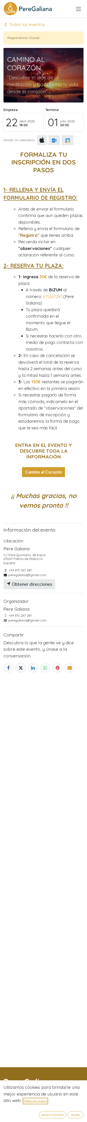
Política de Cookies (35, 1101)
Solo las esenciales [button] (52, 1114)
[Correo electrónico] (69, 668)
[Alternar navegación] (78, 8)
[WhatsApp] (45, 668)
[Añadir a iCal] (42, 140)
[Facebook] (8, 668)
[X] (21, 668)
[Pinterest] (57, 668)
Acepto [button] (75, 1114)
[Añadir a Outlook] (54, 140)
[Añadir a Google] (67, 140)
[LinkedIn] (33, 668)
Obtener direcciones (31, 584)
